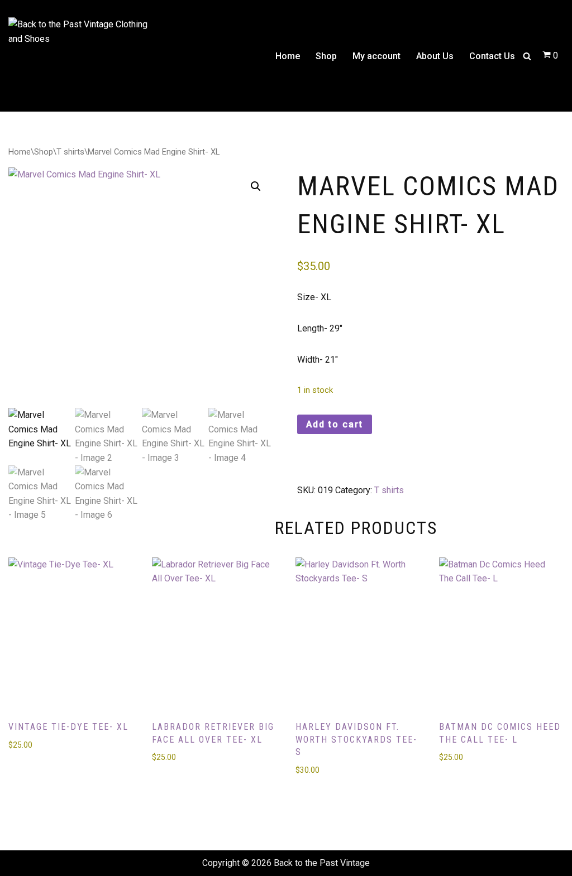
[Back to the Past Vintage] (78, 55)
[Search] (527, 56)
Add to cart (334, 424)
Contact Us (492, 56)
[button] (256, 186)
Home (287, 56)
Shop (326, 56)
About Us (435, 56)
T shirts (70, 152)
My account (376, 56)
